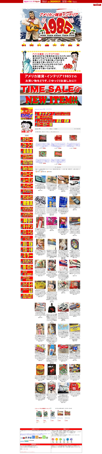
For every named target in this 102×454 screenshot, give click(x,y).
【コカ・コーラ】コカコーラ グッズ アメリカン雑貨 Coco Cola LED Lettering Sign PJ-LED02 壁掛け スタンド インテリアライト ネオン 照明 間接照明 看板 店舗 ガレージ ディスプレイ (58, 145)
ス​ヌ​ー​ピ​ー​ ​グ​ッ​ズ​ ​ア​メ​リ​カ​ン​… (46, 418)
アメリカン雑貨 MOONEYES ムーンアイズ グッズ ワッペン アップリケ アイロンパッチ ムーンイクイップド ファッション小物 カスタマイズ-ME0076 (63, 316)
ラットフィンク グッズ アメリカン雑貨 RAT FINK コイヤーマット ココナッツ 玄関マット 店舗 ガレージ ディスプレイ (51, 187)
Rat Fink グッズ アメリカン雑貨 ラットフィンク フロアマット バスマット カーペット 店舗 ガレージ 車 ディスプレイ (63, 378)
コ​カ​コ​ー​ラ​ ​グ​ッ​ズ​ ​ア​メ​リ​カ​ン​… (67, 418)
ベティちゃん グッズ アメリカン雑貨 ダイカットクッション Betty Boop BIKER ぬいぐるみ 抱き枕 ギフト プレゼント (51, 274)
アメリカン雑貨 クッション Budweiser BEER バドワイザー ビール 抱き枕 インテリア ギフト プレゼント (40, 314)
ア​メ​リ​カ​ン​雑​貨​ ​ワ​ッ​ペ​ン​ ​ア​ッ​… (39, 418)
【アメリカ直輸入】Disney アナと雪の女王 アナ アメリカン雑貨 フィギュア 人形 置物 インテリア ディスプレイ (63, 231)
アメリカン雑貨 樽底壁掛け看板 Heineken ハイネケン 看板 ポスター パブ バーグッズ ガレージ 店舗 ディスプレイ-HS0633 (40, 396)
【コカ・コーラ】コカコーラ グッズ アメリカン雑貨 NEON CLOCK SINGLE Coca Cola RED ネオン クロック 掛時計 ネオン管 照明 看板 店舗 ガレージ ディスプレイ (73, 145)
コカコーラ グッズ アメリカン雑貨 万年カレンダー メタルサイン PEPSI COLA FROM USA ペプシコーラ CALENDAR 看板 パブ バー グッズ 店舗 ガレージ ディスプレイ (63, 275)
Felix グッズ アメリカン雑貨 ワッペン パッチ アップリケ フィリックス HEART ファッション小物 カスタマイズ (51, 396)
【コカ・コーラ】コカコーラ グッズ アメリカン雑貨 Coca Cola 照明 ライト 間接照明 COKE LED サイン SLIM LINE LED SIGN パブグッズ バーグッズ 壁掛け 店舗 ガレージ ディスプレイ (58, 161)
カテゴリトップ (37, 109)
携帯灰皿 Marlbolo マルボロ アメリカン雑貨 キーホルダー (63, 290)
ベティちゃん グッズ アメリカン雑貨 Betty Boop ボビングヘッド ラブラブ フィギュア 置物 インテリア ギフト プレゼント (40, 338)
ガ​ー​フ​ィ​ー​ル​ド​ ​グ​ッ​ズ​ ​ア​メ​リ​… (60, 418)
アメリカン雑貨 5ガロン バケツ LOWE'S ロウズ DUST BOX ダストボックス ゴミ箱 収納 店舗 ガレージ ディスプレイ (63, 210)
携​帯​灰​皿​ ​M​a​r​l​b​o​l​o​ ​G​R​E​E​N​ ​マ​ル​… (53, 418)
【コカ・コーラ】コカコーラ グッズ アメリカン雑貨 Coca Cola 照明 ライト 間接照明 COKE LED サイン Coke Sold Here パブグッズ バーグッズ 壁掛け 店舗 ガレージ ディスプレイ (43, 145)
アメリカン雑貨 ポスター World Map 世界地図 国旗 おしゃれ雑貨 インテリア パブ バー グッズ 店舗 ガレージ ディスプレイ (63, 334)
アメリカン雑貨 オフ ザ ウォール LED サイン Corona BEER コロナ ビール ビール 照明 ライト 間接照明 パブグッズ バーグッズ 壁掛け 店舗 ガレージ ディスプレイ (51, 339)
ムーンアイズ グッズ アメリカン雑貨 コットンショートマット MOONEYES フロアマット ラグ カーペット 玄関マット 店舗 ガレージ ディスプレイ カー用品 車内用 (74, 336)
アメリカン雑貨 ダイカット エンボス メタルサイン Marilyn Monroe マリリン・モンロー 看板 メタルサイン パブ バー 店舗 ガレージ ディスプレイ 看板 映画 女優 (63, 254)
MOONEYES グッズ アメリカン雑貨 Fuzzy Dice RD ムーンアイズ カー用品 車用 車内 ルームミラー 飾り (51, 378)
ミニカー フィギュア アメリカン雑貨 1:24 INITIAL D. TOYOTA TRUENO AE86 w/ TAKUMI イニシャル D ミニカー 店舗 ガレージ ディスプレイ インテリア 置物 (74, 191)
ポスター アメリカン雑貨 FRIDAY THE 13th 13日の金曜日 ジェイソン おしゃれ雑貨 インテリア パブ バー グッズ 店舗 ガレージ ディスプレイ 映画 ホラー (51, 318)
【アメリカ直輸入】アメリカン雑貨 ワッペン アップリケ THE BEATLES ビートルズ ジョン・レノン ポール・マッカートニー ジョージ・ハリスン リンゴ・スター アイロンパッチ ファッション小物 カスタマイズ (40, 210)
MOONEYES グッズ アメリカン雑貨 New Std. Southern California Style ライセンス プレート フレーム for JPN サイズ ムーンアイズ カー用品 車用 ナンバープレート (63, 397)
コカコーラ (41, 109)
